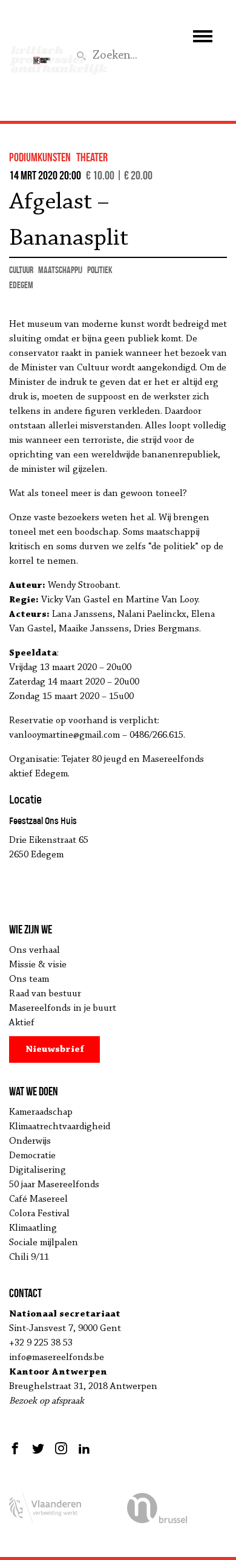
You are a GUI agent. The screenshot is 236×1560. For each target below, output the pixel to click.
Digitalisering (37, 1170)
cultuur (21, 270)
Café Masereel (38, 1199)
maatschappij (60, 270)
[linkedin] (84, 1448)
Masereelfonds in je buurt (62, 1008)
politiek (100, 270)
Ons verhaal (34, 950)
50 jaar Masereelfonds (54, 1185)
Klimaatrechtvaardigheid (59, 1127)
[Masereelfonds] (41, 55)
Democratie (32, 1156)
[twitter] (38, 1448)
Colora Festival (39, 1214)
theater (92, 157)
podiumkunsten (40, 157)
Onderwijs (30, 1141)
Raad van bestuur (45, 994)
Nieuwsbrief (54, 1049)
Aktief (21, 1023)
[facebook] (16, 1448)
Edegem (21, 285)
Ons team (29, 979)
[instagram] (61, 1448)
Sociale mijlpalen (43, 1243)
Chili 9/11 (29, 1257)
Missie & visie (38, 965)
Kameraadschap (41, 1112)
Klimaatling (33, 1228)
